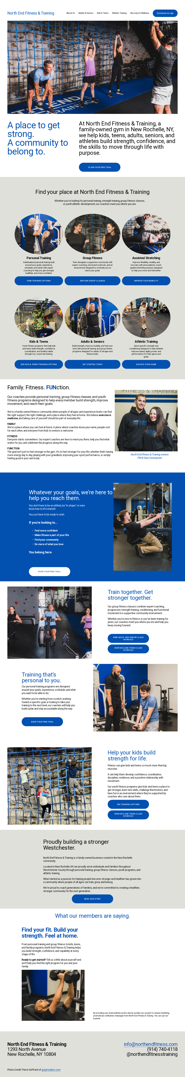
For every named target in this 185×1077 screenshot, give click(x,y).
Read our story (92, 899)
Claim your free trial (99, 167)
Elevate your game (146, 364)
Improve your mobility (146, 281)
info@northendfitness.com (151, 1044)
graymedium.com (51, 1069)
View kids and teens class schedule (128, 649)
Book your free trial (49, 571)
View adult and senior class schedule (128, 638)
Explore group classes (92, 281)
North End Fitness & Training (30, 13)
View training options (39, 281)
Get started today (93, 364)
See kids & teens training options (39, 364)
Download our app (165, 13)
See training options (128, 804)
